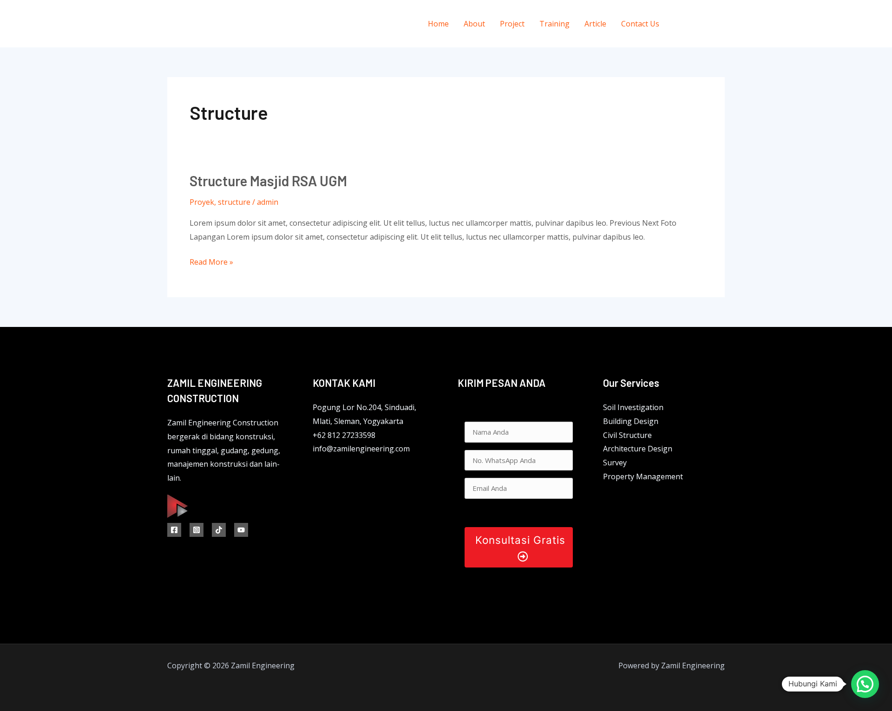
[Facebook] (679, 23)
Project (512, 24)
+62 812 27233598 (344, 435)
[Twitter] (700, 23)
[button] (865, 684)
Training (554, 24)
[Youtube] (241, 530)
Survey (615, 462)
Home (438, 24)
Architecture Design (637, 449)
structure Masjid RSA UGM (268, 180)
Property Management (643, 476)
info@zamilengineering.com (361, 449)
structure (234, 202)
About (474, 24)
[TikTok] (219, 530)
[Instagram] (721, 23)
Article (595, 24)
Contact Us (640, 24)
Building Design (630, 421)
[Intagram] (196, 530)
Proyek (202, 202)
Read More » (211, 261)
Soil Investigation (633, 407)
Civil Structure (627, 435)
